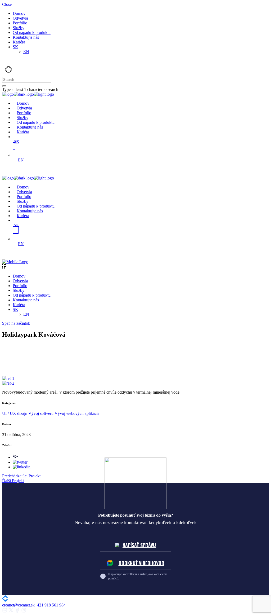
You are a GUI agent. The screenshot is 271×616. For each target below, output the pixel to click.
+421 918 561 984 (50, 605)
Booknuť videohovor (141, 563)
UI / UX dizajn (14, 413)
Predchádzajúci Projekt (21, 476)
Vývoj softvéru (40, 413)
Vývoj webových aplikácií (77, 413)
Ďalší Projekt (13, 480)
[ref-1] (8, 378)
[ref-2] (8, 383)
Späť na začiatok (16, 323)
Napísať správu (139, 545)
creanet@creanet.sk (18, 605)
